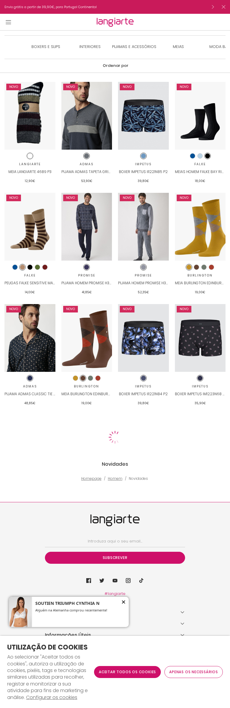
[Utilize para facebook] (88, 580)
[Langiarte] (115, 22)
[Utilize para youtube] (115, 580)
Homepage (91, 478)
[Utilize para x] (102, 580)
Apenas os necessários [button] (193, 671)
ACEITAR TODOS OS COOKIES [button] (127, 671)
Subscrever (115, 557)
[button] (115, 66)
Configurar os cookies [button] (51, 697)
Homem (115, 478)
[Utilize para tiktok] (141, 580)
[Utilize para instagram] (128, 580)
